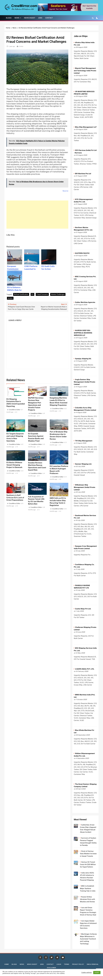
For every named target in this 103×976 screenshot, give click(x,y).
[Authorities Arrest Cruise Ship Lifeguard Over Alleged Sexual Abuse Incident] (79, 825)
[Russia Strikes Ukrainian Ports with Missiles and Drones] (79, 897)
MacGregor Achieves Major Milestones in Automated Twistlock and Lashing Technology (88, 939)
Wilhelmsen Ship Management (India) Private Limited (84, 487)
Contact (49, 18)
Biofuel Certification (21, 294)
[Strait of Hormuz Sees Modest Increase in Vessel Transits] (79, 851)
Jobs (40, 18)
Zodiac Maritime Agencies (85, 302)
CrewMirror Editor (14, 409)
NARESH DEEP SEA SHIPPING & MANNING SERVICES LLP (83, 332)
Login (59, 964)
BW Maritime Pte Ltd (83, 174)
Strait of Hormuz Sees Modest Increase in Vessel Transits (88, 853)
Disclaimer (51, 967)
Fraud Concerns (42, 294)
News (16, 18)
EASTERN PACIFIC (82, 253)
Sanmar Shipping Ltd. (83, 464)
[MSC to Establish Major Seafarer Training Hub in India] (79, 886)
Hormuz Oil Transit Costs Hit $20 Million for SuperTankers (88, 864)
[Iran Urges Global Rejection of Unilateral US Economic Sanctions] (79, 921)
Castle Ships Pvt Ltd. (83, 609)
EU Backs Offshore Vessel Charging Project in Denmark (14, 464)
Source (65, 191)
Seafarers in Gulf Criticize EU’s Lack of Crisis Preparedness (15, 497)
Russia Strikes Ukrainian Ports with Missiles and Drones (87, 899)
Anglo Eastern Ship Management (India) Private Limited (84, 382)
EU (32, 294)
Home (6, 964)
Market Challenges (58, 294)
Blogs (8, 18)
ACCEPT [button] (96, 972)
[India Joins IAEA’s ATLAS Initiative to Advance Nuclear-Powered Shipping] (79, 873)
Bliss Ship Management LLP (85, 127)
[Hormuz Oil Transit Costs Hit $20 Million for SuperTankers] (79, 862)
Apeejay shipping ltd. (83, 359)
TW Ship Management (83, 441)
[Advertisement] (37, 214)
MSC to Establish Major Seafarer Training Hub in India (87, 888)
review (10, 298)
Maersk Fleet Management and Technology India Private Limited (85, 70)
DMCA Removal (93, 964)
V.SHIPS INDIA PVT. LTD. (84, 669)
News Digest (29, 18)
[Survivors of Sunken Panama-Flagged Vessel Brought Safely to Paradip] (79, 838)
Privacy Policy (78, 964)
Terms (66, 964)
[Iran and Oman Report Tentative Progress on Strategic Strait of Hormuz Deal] (79, 908)
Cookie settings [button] (86, 972)
